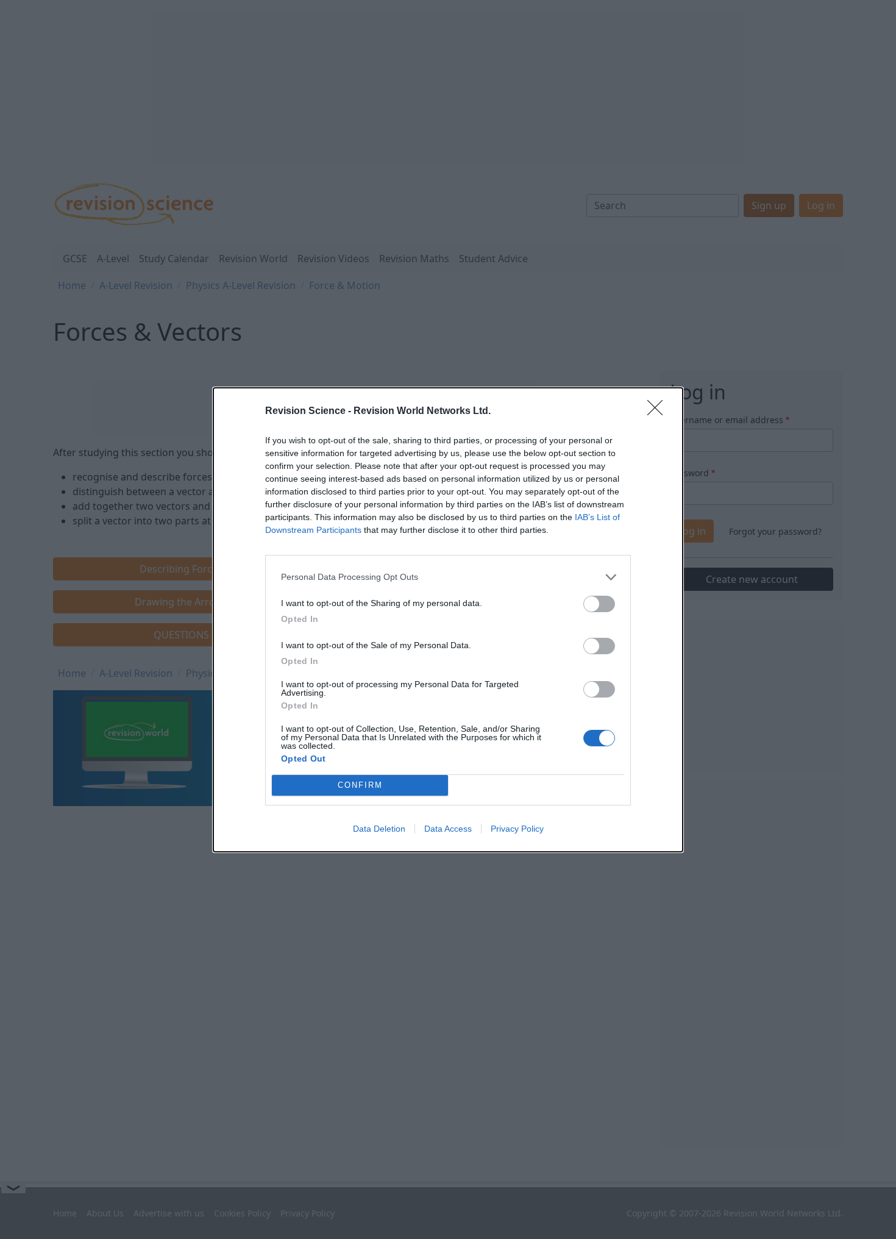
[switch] (599, 604)
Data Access (448, 829)
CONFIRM (360, 785)
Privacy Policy (517, 829)
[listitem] (448, 577)
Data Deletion (379, 829)
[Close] (658, 411)
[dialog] (448, 620)
